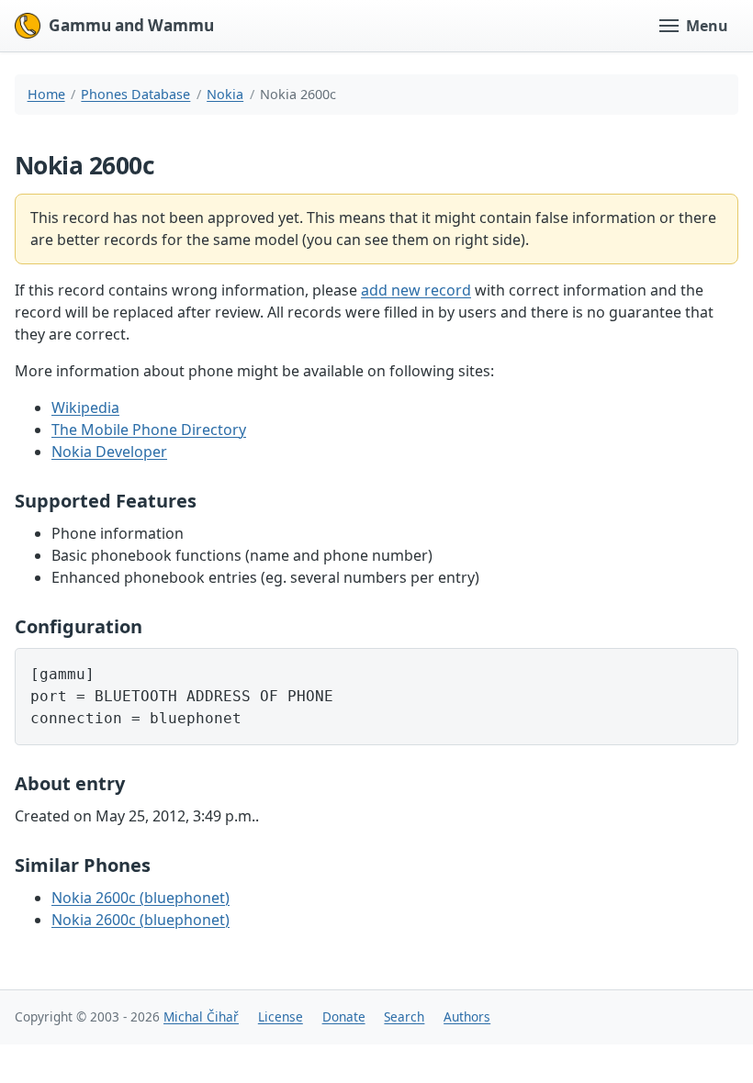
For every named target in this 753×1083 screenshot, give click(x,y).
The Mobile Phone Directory (148, 429)
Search (404, 1016)
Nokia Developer (109, 451)
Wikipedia (85, 407)
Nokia (225, 94)
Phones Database (135, 94)
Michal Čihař (201, 1016)
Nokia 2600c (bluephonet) (140, 898)
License (280, 1016)
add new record (416, 290)
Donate (343, 1016)
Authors (467, 1016)
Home (46, 94)
